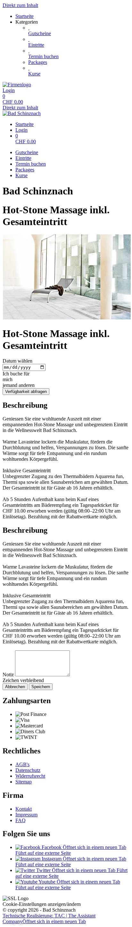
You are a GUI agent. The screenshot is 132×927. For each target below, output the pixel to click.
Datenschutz (27, 770)
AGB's (22, 764)
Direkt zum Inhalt (20, 5)
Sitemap (23, 781)
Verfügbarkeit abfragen (26, 391)
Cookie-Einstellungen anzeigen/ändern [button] (42, 904)
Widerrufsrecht (30, 776)
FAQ (20, 820)
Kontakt (23, 809)
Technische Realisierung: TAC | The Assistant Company (49, 918)
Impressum (26, 814)
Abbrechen (15, 686)
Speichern (40, 686)
